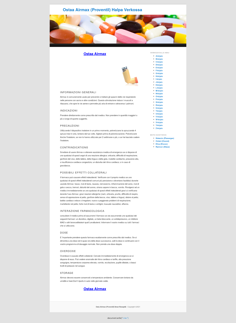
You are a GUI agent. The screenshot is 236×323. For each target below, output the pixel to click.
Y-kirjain (159, 125)
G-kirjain (159, 73)
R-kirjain (159, 105)
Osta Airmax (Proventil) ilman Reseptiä (111, 307)
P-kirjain (159, 99)
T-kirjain (159, 111)
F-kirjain (159, 70)
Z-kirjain (159, 128)
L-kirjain (159, 87)
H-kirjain (159, 76)
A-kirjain (159, 56)
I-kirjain (159, 79)
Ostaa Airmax (95, 53)
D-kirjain (159, 64)
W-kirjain (159, 119)
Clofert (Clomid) (162, 141)
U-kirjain (159, 113)
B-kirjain (159, 59)
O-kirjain (159, 96)
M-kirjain (159, 90)
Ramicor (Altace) (163, 146)
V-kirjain (159, 116)
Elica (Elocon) (162, 144)
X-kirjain (159, 122)
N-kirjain (159, 93)
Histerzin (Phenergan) (165, 138)
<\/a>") (126, 317)
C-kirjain (159, 62)
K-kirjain (159, 85)
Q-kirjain (159, 102)
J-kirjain (159, 82)
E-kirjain (159, 67)
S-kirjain (159, 108)
